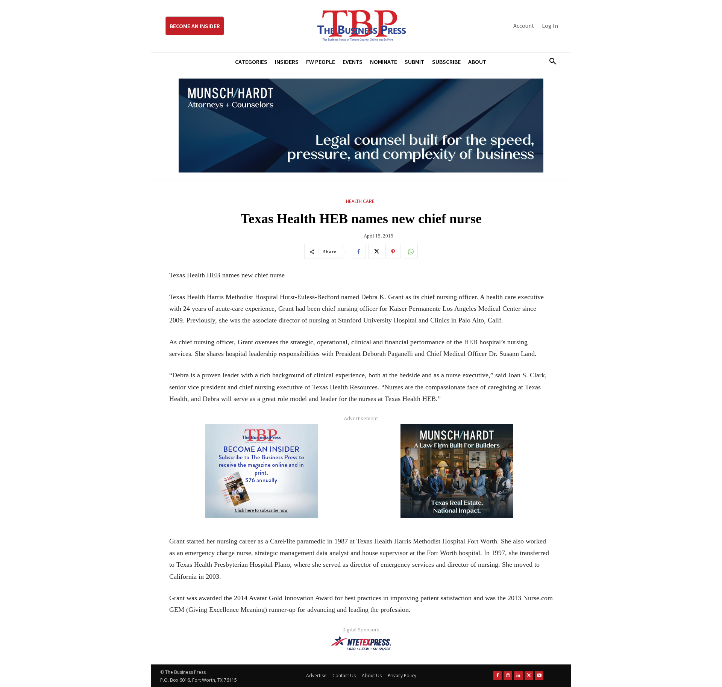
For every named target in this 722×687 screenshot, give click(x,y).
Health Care (360, 201)
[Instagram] (508, 675)
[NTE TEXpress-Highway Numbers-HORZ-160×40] (361, 643)
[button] (550, 62)
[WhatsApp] (410, 251)
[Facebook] (358, 251)
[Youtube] (539, 675)
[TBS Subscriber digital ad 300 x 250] (261, 471)
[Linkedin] (518, 675)
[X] (375, 251)
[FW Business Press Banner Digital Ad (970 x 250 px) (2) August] (361, 126)
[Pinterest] (392, 251)
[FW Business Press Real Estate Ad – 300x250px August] (457, 471)
